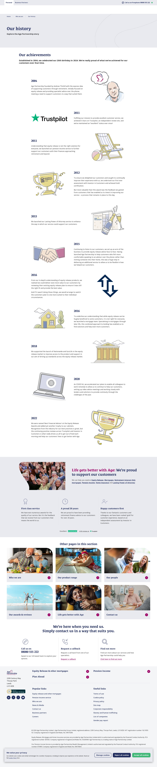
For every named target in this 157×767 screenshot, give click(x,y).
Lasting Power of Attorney (124, 483)
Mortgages (109, 480)
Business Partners (21, 3)
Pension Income (88, 483)
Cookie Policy (13, 758)
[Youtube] (23, 697)
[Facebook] (13, 697)
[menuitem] (60, 671)
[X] (18, 697)
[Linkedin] (8, 697)
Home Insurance (102, 483)
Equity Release (97, 480)
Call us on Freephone (137, 3)
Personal (9, 3)
